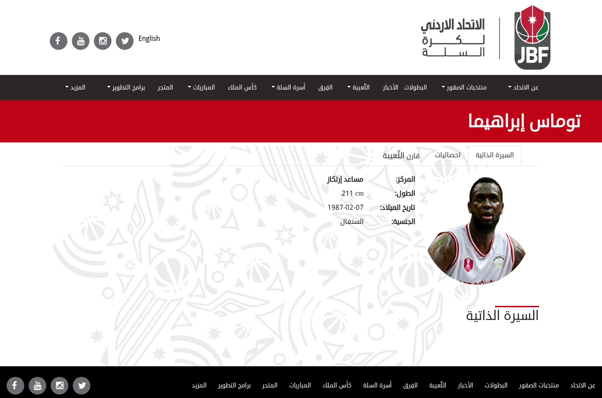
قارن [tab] (401, 155)
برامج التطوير (128, 87)
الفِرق (325, 87)
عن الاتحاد (525, 87)
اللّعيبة (360, 87)
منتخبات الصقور (466, 87)
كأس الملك (242, 87)
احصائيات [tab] (448, 155)
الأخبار (390, 87)
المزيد (77, 87)
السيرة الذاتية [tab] (495, 155)
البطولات (415, 87)
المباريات (203, 87)
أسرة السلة (290, 87)
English (149, 38)
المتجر (165, 87)
